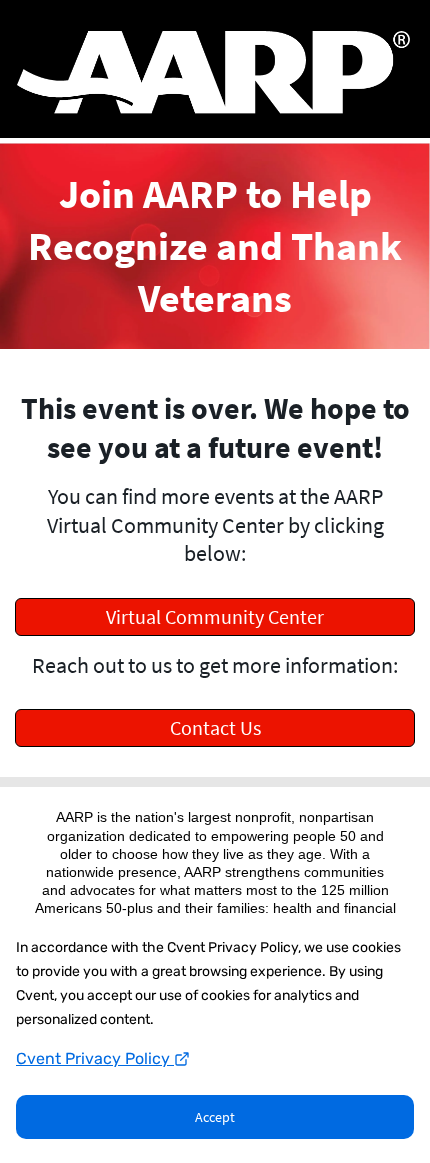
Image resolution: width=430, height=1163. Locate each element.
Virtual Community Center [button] (215, 616)
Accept (215, 1117)
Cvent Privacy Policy (95, 1058)
